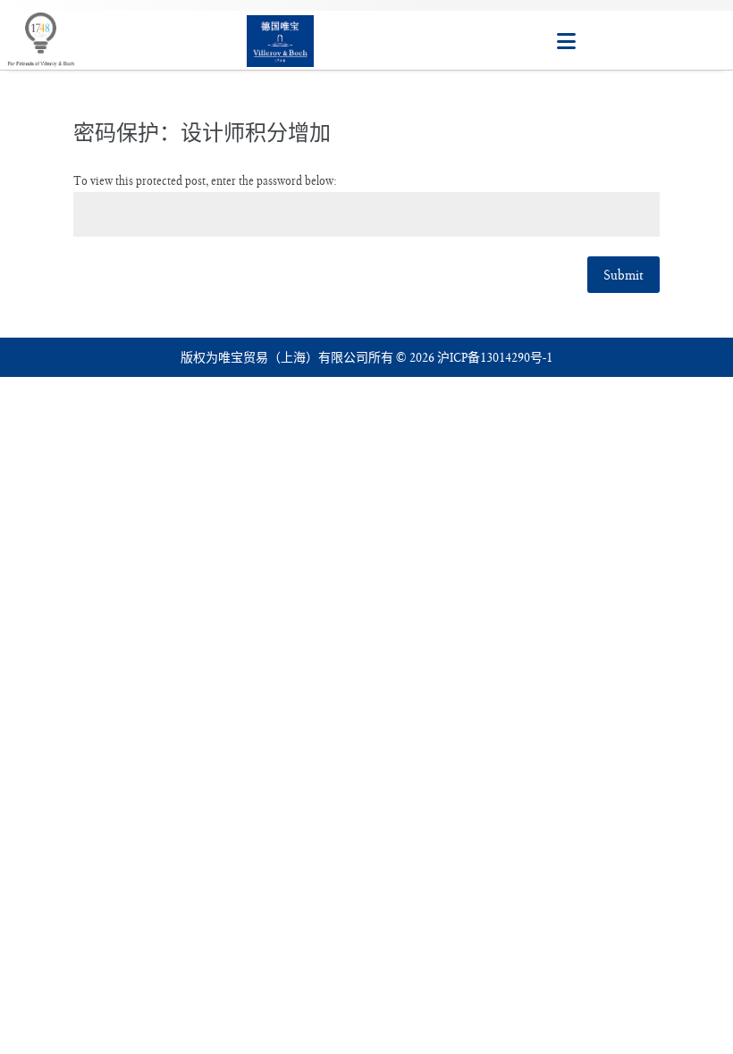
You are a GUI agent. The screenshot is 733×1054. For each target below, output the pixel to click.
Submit (623, 274)
